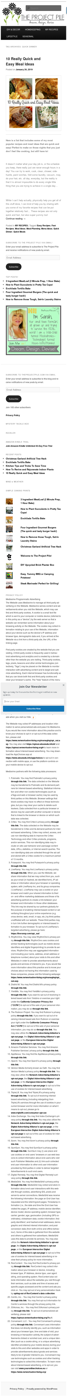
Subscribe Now (33, 708)
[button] (33, 687)
